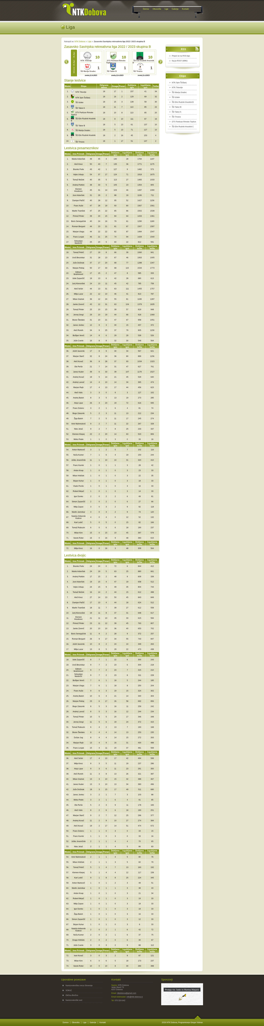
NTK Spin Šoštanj (82, 98)
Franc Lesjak (78, 237)
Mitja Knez (78, 548)
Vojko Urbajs (78, 174)
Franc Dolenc (78, 408)
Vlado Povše (78, 486)
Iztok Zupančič (78, 278)
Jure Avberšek (78, 195)
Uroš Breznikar (78, 258)
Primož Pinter (78, 216)
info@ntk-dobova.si (135, 997)
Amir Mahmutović (78, 424)
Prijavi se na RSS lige (181, 56)
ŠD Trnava (79, 142)
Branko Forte (78, 169)
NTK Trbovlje (80, 92)
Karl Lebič (78, 522)
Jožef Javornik (78, 351)
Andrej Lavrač (78, 382)
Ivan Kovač (78, 956)
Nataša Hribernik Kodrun (79, 517)
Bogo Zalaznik (78, 413)
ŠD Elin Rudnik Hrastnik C (183, 127)
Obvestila (76, 1022)
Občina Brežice (72, 995)
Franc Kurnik (78, 465)
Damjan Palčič (78, 200)
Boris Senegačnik (78, 221)
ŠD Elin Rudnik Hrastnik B (183, 102)
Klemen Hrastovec (78, 190)
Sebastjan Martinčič (78, 242)
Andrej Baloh (78, 398)
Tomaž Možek (78, 180)
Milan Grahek (78, 299)
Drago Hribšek (78, 940)
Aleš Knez (78, 164)
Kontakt (102, 1022)
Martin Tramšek (78, 211)
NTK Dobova (80, 41)
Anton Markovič (78, 450)
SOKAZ (69, 990)
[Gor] (198, 1018)
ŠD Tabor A (80, 108)
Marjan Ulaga (78, 232)
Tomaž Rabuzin (78, 528)
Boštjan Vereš (78, 335)
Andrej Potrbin (78, 185)
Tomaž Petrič (78, 252)
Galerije (93, 1022)
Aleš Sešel (78, 289)
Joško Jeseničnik (78, 460)
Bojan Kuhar (78, 481)
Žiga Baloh (78, 418)
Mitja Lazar (78, 294)
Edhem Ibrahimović (78, 273)
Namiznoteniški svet (74, 1000)
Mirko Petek (78, 439)
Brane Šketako (78, 320)
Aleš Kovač (78, 361)
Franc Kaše (78, 206)
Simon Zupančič (78, 502)
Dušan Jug (78, 737)
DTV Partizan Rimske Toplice (184, 122)
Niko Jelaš (78, 429)
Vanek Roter (78, 538)
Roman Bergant (78, 226)
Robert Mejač (78, 491)
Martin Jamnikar (78, 512)
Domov (66, 1022)
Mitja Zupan (78, 507)
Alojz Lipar (78, 403)
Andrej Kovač (78, 377)
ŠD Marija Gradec (82, 130)
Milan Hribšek (78, 476)
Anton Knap (78, 470)
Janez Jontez (78, 325)
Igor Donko (78, 496)
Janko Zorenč (78, 304)
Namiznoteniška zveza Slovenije (79, 985)
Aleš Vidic (78, 393)
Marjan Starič (78, 356)
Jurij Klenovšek (78, 283)
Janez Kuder (78, 372)
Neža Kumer (78, 455)
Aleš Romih (78, 330)
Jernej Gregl (78, 315)
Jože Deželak (78, 263)
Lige (84, 1022)
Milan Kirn (78, 533)
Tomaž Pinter (78, 309)
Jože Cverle (78, 341)
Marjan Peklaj (78, 268)
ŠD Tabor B (80, 126)
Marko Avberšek (78, 159)
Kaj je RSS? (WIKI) (179, 61)
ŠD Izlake (79, 102)
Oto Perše (78, 367)
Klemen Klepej (78, 434)
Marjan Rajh (78, 387)
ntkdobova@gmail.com (126, 993)
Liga (89, 41)
